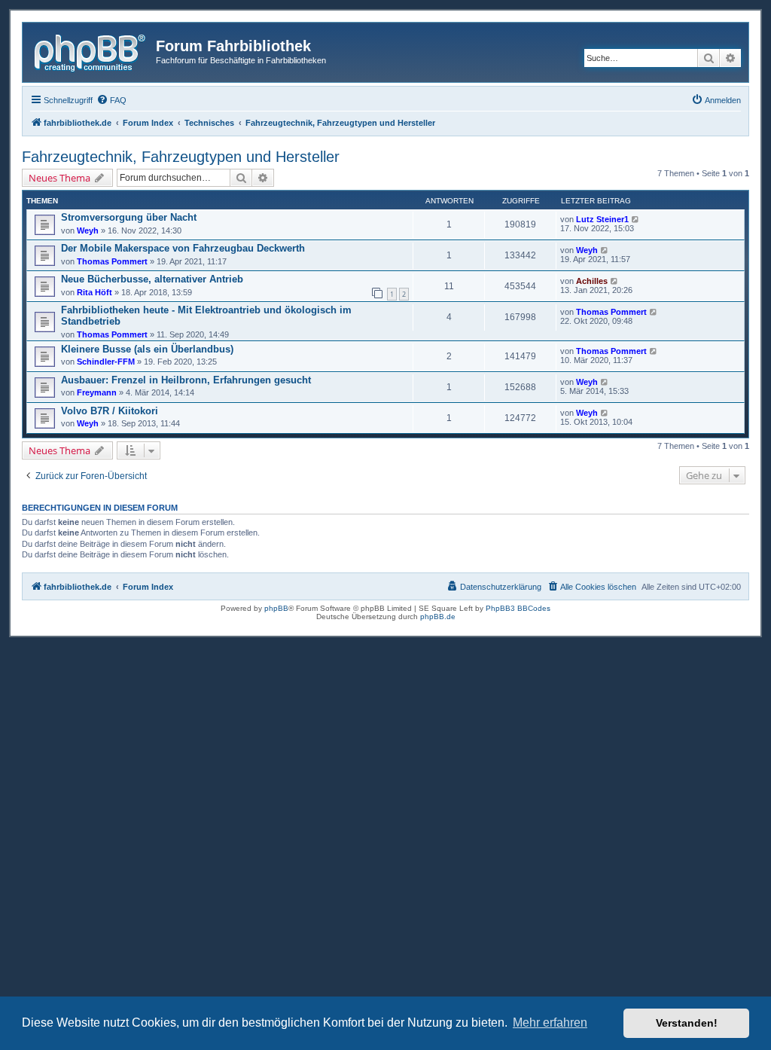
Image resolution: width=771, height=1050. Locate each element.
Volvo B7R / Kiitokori (109, 411)
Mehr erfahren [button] (550, 1022)
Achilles (592, 280)
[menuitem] (111, 100)
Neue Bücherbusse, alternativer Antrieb (152, 279)
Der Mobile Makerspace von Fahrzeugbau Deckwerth (183, 248)
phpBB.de (438, 616)
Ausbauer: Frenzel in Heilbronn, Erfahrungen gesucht (186, 380)
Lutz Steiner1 (602, 219)
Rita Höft (94, 292)
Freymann (97, 392)
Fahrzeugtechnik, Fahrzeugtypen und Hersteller (181, 156)
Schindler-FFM (106, 361)
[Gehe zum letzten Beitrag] (636, 219)
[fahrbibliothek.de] (91, 50)
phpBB (276, 608)
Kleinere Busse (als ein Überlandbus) (147, 349)
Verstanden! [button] (687, 1023)
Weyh (88, 230)
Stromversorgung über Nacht (129, 217)
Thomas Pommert (112, 261)
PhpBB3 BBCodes (518, 608)
